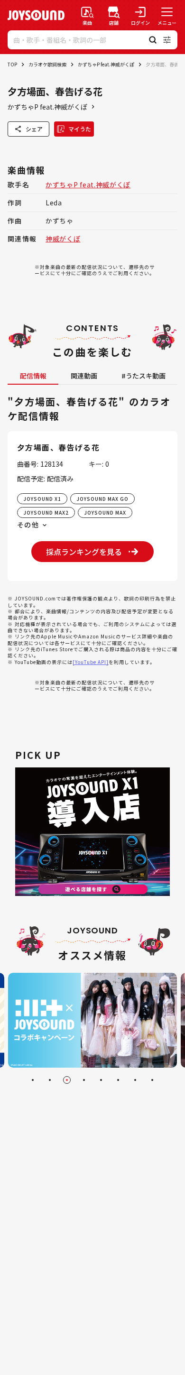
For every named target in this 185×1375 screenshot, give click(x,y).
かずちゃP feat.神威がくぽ (106, 64)
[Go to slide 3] (67, 1080)
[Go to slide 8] (152, 1080)
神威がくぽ (63, 238)
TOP (12, 64)
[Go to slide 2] (50, 1080)
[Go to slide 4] (84, 1080)
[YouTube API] (91, 661)
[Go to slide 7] (135, 1080)
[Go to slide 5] (101, 1080)
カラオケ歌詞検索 (47, 64)
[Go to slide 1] (33, 1080)
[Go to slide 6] (118, 1080)
